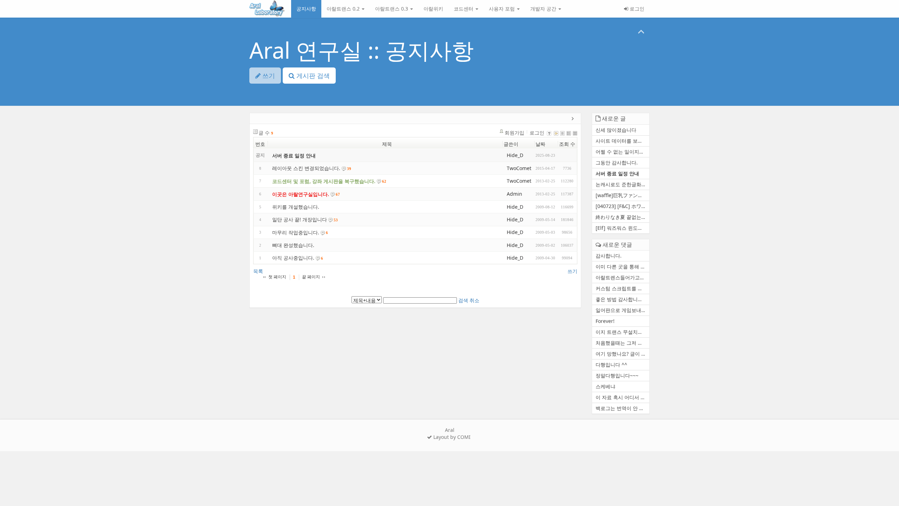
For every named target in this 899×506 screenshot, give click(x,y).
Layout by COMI (451, 437)
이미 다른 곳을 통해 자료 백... (622, 266)
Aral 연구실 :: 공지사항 (361, 50)
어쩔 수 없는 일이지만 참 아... (622, 151)
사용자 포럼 (502, 8)
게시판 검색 (312, 75)
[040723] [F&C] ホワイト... (622, 206)
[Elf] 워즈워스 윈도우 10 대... (622, 228)
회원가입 (514, 132)
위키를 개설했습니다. (295, 206)
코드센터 (464, 8)
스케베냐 (605, 386)
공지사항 (306, 8)
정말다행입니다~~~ (617, 375)
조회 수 (567, 144)
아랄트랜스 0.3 (392, 8)
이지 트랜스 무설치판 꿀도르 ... (622, 332)
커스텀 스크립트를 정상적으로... (622, 288)
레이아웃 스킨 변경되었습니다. (306, 168)
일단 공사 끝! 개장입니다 (299, 219)
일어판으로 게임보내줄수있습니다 (622, 310)
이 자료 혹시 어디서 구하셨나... (622, 397)
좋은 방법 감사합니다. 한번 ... (622, 299)
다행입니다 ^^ (611, 364)
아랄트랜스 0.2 (344, 8)
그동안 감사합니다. (617, 162)
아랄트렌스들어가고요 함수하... (622, 277)
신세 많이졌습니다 (616, 129)
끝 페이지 (311, 276)
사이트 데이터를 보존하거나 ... (622, 140)
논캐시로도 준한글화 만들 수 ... (622, 184)
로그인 (636, 8)
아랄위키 (433, 8)
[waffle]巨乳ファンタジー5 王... (622, 195)
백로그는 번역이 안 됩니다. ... (622, 408)
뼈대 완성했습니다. (293, 245)
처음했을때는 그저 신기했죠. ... (622, 342)
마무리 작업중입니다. (295, 232)
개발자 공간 (544, 8)
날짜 (540, 144)
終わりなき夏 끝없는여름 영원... (622, 217)
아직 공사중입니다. (293, 257)
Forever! (605, 321)
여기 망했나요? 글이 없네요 (622, 353)
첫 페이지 (277, 276)
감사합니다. (609, 255)
